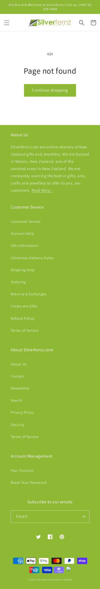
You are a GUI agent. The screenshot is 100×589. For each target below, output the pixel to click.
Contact (17, 376)
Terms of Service (25, 330)
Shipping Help (23, 269)
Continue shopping (50, 90)
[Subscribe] (83, 516)
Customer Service (26, 221)
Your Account (22, 470)
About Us (19, 364)
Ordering (18, 282)
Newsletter (20, 388)
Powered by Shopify (60, 579)
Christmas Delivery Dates (32, 257)
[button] (7, 23)
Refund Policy (22, 318)
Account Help (22, 233)
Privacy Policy (22, 412)
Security (18, 424)
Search (16, 400)
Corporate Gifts (24, 306)
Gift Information (25, 245)
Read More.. (42, 190)
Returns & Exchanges (28, 294)
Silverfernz (43, 579)
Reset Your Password (28, 482)
